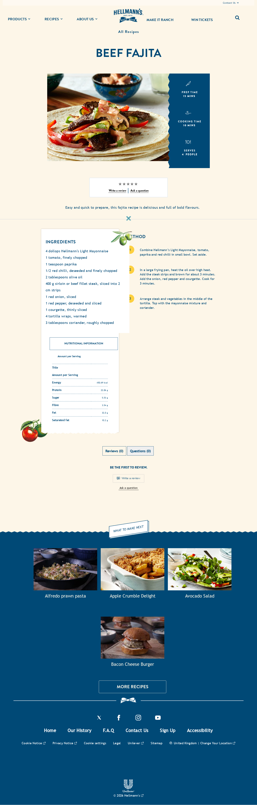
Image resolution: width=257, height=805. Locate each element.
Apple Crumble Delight (132, 596)
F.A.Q (108, 730)
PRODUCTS (17, 19)
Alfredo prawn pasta (65, 596)
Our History (79, 730)
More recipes (132, 686)
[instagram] (138, 719)
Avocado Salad (199, 596)
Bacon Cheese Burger (132, 664)
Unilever (134, 743)
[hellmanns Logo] (128, 15)
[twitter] (99, 719)
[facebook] (119, 719)
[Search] (238, 16)
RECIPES (52, 19)
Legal (117, 743)
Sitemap (157, 743)
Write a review (131, 478)
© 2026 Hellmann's (126, 795)
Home (50, 730)
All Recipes (128, 31)
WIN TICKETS (202, 19)
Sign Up (168, 730)
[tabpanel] (128, 486)
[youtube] (158, 719)
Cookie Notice (32, 743)
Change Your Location (216, 743)
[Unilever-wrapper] (128, 791)
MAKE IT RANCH (160, 19)
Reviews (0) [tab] (114, 451)
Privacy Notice (63, 743)
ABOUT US (85, 19)
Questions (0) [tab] (140, 451)
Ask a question (129, 488)
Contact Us (137, 730)
